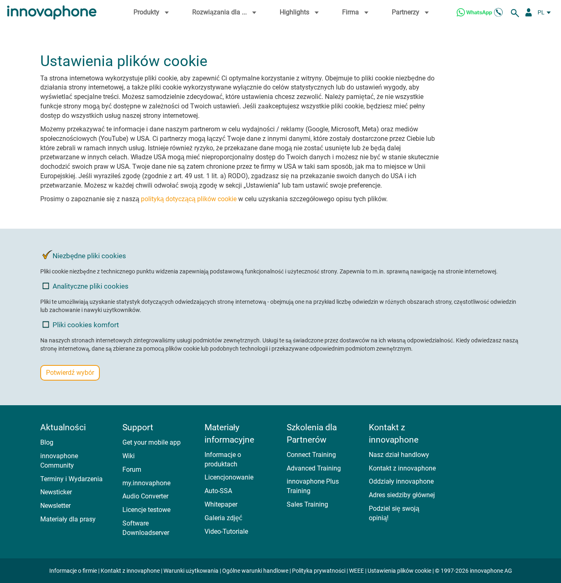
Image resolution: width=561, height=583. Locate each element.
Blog (46, 442)
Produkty (146, 12)
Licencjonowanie (229, 477)
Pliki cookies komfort (86, 325)
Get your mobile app (151, 442)
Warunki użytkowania (190, 570)
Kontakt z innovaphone (402, 468)
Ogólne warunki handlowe (256, 570)
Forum (131, 469)
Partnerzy (405, 12)
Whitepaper (221, 504)
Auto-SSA (218, 491)
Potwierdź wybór (70, 372)
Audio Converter (145, 496)
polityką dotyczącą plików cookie (189, 199)
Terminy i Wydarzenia (71, 479)
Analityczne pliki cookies (91, 286)
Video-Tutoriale (226, 531)
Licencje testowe (146, 510)
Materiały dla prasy (68, 519)
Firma (350, 12)
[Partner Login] (528, 12)
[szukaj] (516, 12)
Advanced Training (314, 468)
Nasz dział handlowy (399, 455)
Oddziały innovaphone (401, 481)
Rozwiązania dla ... (219, 12)
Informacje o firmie (73, 570)
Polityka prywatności (318, 570)
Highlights (294, 12)
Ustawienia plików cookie (399, 570)
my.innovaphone (146, 483)
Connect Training (311, 455)
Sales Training (307, 504)
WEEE (356, 570)
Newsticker (56, 492)
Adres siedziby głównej (402, 495)
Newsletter (55, 506)
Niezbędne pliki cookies (89, 256)
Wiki (128, 456)
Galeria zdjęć (223, 518)
